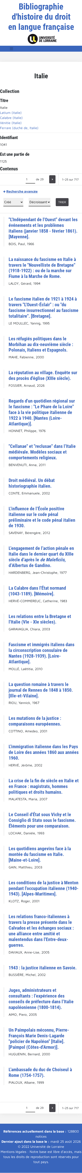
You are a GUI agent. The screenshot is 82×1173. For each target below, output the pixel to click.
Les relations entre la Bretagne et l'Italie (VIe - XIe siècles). (40, 619)
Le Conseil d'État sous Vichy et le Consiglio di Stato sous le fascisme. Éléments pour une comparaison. (42, 820)
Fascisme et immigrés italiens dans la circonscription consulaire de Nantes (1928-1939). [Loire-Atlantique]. (41, 653)
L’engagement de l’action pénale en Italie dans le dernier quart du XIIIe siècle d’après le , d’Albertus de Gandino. (41, 556)
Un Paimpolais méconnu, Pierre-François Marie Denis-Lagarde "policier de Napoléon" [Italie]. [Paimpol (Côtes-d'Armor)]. (39, 1038)
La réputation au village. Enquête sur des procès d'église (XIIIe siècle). (43, 375)
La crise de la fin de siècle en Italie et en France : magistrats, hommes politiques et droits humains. (44, 786)
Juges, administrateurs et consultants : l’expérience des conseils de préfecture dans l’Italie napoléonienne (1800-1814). (41, 998)
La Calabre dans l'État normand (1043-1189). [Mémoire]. (37, 590)
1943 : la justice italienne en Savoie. (43, 967)
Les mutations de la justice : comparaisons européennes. (35, 721)
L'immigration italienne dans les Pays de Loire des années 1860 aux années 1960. (44, 752)
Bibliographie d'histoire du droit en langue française (41, 17)
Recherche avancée (22, 191)
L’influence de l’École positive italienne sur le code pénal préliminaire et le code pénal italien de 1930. (42, 517)
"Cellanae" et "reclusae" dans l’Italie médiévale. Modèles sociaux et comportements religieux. (42, 451)
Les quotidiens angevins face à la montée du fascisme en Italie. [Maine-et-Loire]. (40, 854)
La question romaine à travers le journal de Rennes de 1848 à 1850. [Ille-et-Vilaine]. (41, 690)
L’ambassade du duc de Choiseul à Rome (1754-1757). (40, 1072)
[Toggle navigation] (11, 49)
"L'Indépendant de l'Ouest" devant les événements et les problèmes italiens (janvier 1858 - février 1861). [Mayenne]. (43, 228)
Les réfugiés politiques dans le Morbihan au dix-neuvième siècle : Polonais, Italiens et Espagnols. (41, 344)
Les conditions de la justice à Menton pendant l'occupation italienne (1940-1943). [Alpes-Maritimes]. (43, 888)
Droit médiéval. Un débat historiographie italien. (32, 483)
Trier (62, 202)
